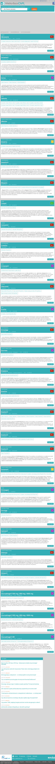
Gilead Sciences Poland (5, 368)
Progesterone (4, 267)
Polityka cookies (38, 761)
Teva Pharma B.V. (4, 180)
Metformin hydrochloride (6, 595)
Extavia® (4, 469)
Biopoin (4, 183)
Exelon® (4, 412)
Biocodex (3, 284)
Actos (3, 78)
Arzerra (4, 142)
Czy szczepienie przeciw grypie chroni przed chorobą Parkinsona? (18, 679)
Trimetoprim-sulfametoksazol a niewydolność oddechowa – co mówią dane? (21, 693)
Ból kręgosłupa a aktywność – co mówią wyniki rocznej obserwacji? (18, 675)
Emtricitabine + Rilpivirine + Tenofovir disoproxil (11, 372)
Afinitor (4, 121)
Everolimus (3, 123)
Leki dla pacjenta (16, 762)
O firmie (29, 756)
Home (16, 756)
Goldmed (3, 222)
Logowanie (51, 0)
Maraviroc (3, 226)
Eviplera (4, 371)
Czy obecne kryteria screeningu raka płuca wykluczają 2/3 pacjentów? (19, 697)
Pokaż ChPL (50, 50)
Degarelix (3, 491)
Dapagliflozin (4, 512)
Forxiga (4, 510)
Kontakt (35, 756)
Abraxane (5, 37)
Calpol (3, 203)
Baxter (2, 96)
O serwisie (22, 756)
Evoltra (4, 391)
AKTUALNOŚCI (5, 32)
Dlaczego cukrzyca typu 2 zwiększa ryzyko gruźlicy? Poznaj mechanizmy (20, 684)
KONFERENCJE (15, 32)
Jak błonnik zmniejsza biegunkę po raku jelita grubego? (15, 707)
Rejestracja (43, 0)
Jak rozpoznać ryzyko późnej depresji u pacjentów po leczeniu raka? (19, 688)
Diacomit (4, 286)
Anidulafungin (4, 311)
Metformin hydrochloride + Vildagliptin (9, 352)
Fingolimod (3, 554)
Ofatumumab (4, 143)
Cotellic (4, 245)
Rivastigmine (4, 413)
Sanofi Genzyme (4, 389)
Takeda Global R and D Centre (6, 75)
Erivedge (4, 330)
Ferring (2, 487)
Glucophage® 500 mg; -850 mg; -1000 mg (17, 594)
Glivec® (4, 573)
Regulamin (22, 761)
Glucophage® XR (8, 637)
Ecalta (3, 309)
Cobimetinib (3, 247)
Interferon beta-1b (5, 471)
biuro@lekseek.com (18, 758)
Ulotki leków (44, 761)
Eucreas (4, 350)
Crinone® (5, 266)
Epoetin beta (4, 184)
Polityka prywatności (29, 761)
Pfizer (2, 307)
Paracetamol (4, 205)
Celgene (2, 34)
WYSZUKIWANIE (25, 32)
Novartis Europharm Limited (6, 55)
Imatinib (3, 574)
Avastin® (5, 162)
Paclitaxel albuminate (6, 38)
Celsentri (4, 225)
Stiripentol (3, 288)
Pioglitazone (4, 79)
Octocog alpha (4, 100)
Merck (2, 263)
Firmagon (5, 490)
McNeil (2, 201)
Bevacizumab (4, 164)
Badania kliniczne (8, 762)
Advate (4, 98)
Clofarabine (3, 393)
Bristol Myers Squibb (5, 508)
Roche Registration (4, 160)
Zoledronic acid (4, 59)
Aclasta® (5, 57)
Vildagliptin (3, 532)
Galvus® (4, 531)
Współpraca (16, 761)
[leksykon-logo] (51, 757)
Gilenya (4, 553)
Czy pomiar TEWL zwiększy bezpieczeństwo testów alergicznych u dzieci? (20, 702)
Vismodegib (3, 331)
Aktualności (8, 661)
